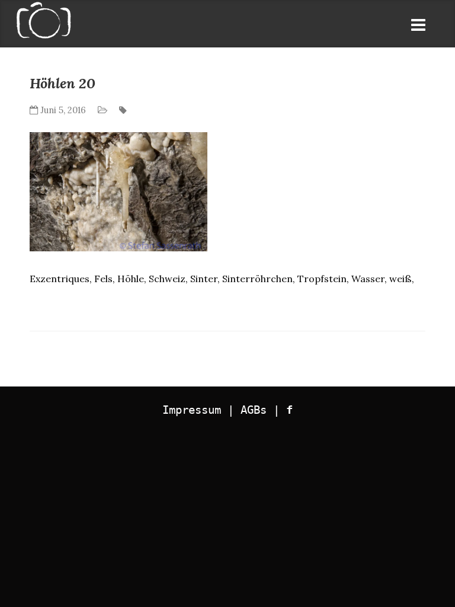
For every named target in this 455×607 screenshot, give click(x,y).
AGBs (254, 410)
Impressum (191, 410)
